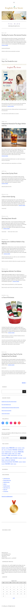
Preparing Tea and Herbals (8, 284)
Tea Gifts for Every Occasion (9, 337)
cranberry (6, 341)
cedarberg (19, 340)
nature (9, 287)
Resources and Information (6, 48)
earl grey (3, 451)
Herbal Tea (10, 261)
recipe (10, 163)
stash (21, 455)
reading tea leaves (8, 51)
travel (17, 231)
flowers (3, 287)
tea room (3, 463)
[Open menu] (14, 2)
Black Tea (3, 163)
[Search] (24, 391)
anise (7, 340)
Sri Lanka (16, 373)
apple (9, 340)
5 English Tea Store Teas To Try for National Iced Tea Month (12, 355)
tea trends (17, 113)
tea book (11, 458)
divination (3, 51)
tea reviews (20, 461)
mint (14, 342)
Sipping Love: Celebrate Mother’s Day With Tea (13, 243)
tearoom (24, 461)
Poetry (11, 287)
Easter (11, 231)
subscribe (23, 437)
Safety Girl (5, 489)
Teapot (24, 261)
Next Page (24, 382)
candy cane (15, 340)
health (10, 113)
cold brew (13, 370)
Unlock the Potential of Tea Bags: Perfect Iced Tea (14, 125)
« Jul (14, 598)
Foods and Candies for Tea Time (6, 109)
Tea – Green (17, 256)
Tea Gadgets (20, 457)
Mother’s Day (14, 261)
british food (19, 447)
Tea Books (15, 458)
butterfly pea (7, 370)
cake (2, 449)
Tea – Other (15, 284)
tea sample (18, 261)
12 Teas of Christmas (8, 297)
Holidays (5, 342)
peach (7, 373)
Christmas (24, 340)
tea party (24, 457)
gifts (17, 341)
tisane (11, 463)
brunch (9, 231)
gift (12, 341)
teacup (22, 261)
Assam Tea (3, 447)
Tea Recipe (19, 163)
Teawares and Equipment (9, 258)
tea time (21, 287)
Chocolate (10, 449)
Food (4, 113)
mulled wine (17, 342)
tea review (15, 461)
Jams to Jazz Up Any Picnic (9, 173)
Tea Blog (14, 24)
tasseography (13, 51)
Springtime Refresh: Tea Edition (11, 271)
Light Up (4, 484)
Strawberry (20, 373)
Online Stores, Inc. (6, 487)
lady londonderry (10, 372)
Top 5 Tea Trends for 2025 (9, 61)
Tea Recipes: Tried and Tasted (7, 461)
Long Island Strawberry (19, 372)
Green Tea (7, 113)
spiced (11, 344)
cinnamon (3, 341)
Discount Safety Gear (7, 480)
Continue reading (5, 45)
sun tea (3, 374)
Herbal (24, 341)
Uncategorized (5, 110)
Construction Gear (6, 478)
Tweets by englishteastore (7, 496)
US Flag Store (5, 491)
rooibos (9, 344)
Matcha (12, 113)
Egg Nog (9, 341)
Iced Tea (3, 158)
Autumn (7, 447)
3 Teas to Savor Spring (8, 197)
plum (6, 344)
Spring (13, 287)
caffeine (23, 447)
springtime (16, 287)
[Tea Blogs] (14, 514)
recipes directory (13, 163)
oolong (13, 453)
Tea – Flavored (14, 335)
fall (12, 451)
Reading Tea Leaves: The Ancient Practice (14, 35)
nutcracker (22, 342)
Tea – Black (17, 158)
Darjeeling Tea (20, 449)
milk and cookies (10, 342)
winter (15, 344)
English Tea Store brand (19, 370)
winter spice (18, 344)
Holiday (3, 342)
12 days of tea (4, 340)
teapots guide (7, 460)
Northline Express (6, 485)
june (6, 372)
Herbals (3, 284)
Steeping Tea (4, 457)
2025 (2, 113)
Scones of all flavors (14, 455)
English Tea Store (8, 451)
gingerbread (20, 341)
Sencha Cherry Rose (12, 373)
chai (21, 340)
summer (24, 373)
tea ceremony (18, 51)
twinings (14, 463)
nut (19, 342)
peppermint (3, 344)
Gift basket (14, 341)
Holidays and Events (15, 109)
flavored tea (15, 451)
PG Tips (16, 453)
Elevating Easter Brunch (9, 218)
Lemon (14, 372)
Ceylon (10, 370)
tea (14, 113)
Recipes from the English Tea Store (10, 158)
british (16, 447)
